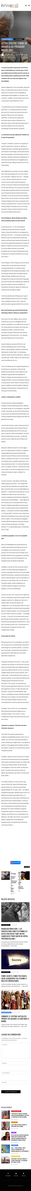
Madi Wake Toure (9, 54)
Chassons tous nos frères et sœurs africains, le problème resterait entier (19, 1160)
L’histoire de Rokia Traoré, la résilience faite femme (19, 1125)
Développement (7, 39)
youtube (16, 1175)
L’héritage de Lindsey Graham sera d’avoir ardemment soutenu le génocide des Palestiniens (20, 1115)
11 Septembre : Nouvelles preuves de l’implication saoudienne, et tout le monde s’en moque (12, 883)
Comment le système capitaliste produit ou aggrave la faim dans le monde (15, 1019)
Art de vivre (15, 1156)
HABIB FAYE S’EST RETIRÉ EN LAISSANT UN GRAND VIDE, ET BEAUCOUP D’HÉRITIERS (19, 882)
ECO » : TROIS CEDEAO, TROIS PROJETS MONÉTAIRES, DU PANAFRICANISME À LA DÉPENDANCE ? (20, 1149)
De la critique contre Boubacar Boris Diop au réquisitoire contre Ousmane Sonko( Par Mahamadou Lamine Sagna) (20, 1137)
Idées (13, 1132)
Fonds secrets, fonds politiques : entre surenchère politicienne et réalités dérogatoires (14, 978)
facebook (8, 1175)
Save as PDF (16, 862)
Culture (14, 1122)
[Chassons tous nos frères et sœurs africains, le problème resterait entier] (5, 1160)
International (16, 1111)
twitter (23, 1175)
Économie (14, 1145)
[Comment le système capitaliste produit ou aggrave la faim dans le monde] (15, 1000)
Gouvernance (18, 39)
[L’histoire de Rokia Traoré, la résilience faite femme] (5, 1126)
